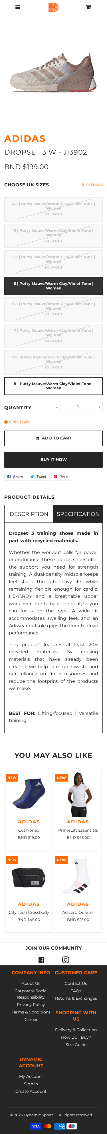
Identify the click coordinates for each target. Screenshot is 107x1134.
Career (31, 1019)
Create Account (31, 1091)
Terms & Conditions (31, 1012)
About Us (31, 983)
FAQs (75, 990)
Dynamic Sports (38, 1115)
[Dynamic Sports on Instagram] (65, 959)
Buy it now (54, 459)
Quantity (18, 407)
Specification (78, 513)
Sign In (31, 1083)
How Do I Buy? (76, 1037)
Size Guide (92, 184)
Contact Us (76, 983)
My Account (31, 1076)
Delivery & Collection (76, 1029)
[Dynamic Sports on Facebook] (41, 959)
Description (29, 513)
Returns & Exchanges (76, 998)
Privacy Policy (31, 1004)
